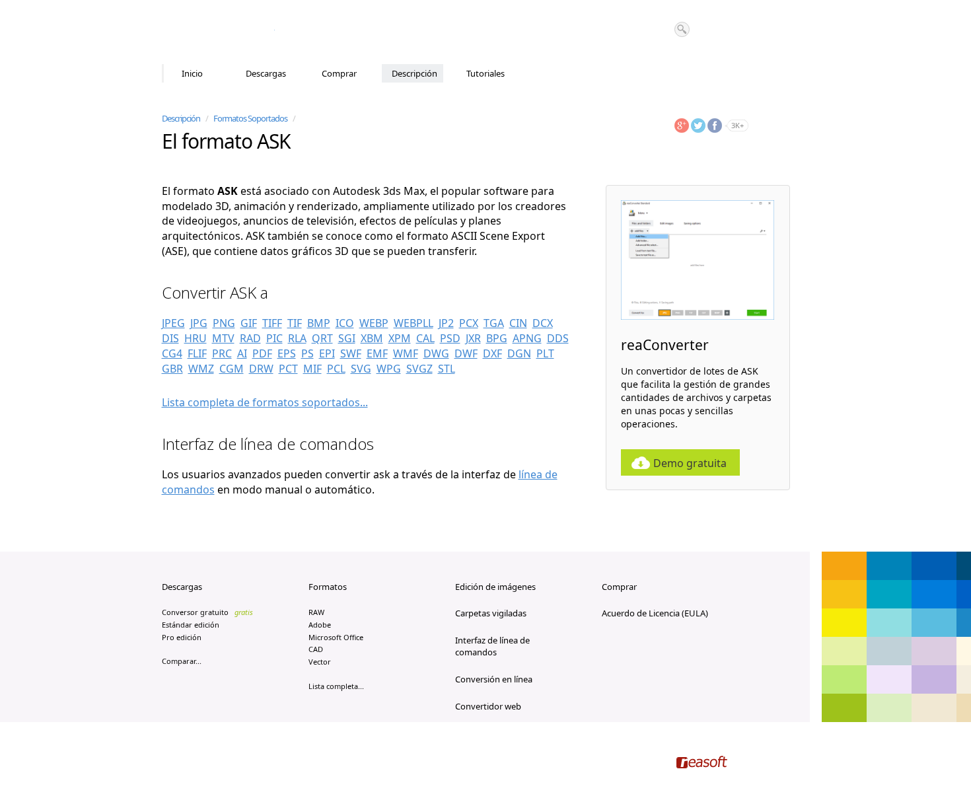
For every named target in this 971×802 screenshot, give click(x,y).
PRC (222, 353)
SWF (350, 353)
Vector (319, 662)
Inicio (192, 73)
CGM (231, 368)
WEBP (373, 323)
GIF (248, 323)
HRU (195, 338)
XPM (399, 338)
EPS (286, 353)
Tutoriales (485, 73)
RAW (316, 612)
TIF (294, 323)
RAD (250, 338)
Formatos (327, 587)
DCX (542, 323)
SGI (346, 338)
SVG (361, 368)
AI (242, 353)
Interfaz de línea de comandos (492, 646)
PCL (336, 368)
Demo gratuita (690, 463)
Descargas (266, 73)
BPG (496, 338)
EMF (377, 353)
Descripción (414, 73)
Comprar (339, 73)
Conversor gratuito (207, 612)
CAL (425, 338)
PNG (224, 323)
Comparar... (181, 661)
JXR (473, 338)
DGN (519, 353)
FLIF (197, 353)
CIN (518, 323)
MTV (223, 338)
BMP (318, 323)
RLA (297, 338)
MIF (312, 368)
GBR (172, 368)
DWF (466, 353)
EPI (327, 353)
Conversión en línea (493, 679)
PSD (450, 338)
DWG (436, 353)
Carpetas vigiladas (490, 613)
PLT (545, 353)
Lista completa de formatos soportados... (265, 402)
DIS (170, 338)
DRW (261, 368)
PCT (288, 368)
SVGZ (419, 368)
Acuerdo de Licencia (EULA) (655, 613)
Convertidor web (488, 706)
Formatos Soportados (250, 118)
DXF (492, 353)
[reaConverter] (218, 32)
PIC (274, 338)
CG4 (172, 353)
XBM (372, 338)
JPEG (173, 323)
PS (307, 353)
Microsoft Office (335, 637)
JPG (198, 323)
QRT (322, 338)
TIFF (272, 323)
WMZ (201, 368)
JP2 (446, 323)
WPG (389, 368)
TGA (494, 323)
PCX (468, 323)
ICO (345, 323)
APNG (527, 338)
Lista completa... (336, 686)
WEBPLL (413, 323)
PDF (262, 353)
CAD (315, 649)
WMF (405, 353)
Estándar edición (190, 625)
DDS (558, 338)
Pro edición (181, 637)
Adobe (319, 625)
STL (446, 368)
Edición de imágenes (495, 587)
